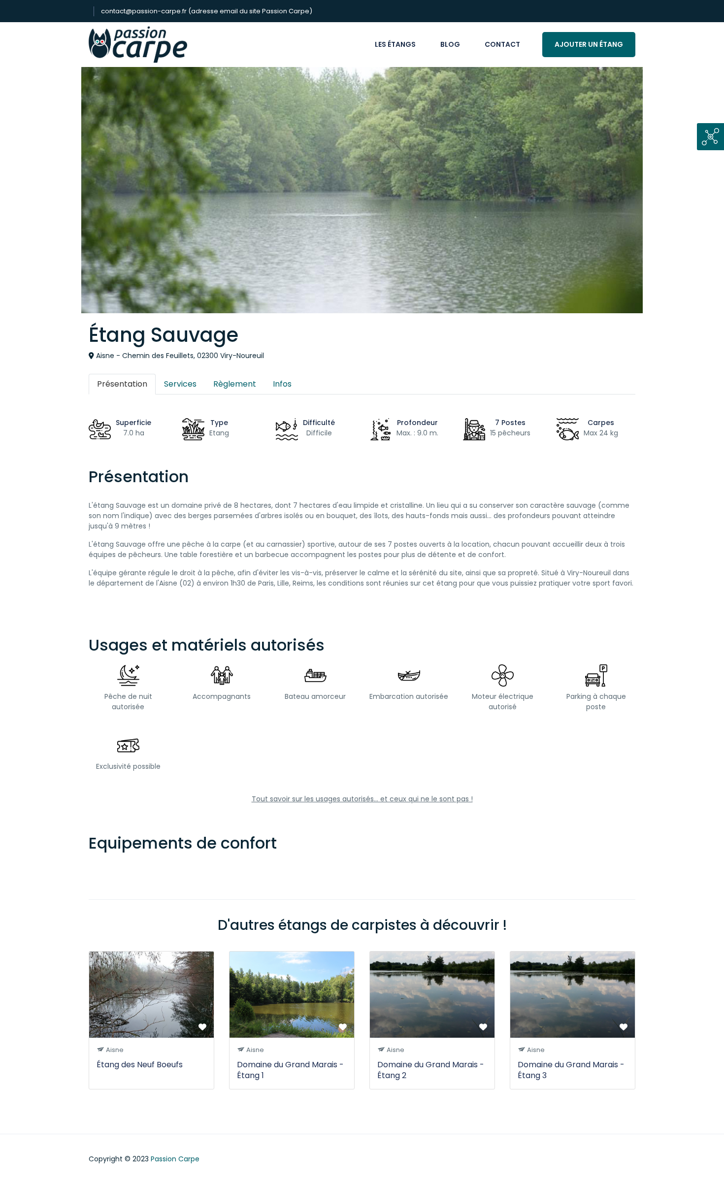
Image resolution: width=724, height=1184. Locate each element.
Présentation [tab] (122, 384)
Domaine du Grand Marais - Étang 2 (430, 1070)
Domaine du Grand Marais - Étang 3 (571, 1070)
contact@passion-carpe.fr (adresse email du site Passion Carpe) (206, 11)
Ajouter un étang (589, 44)
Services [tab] (180, 384)
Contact (502, 44)
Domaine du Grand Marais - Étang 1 (290, 1070)
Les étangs (395, 44)
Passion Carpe (175, 1159)
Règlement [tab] (234, 384)
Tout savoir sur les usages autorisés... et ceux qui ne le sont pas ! (362, 799)
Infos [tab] (282, 384)
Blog (450, 44)
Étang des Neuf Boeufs (140, 1064)
